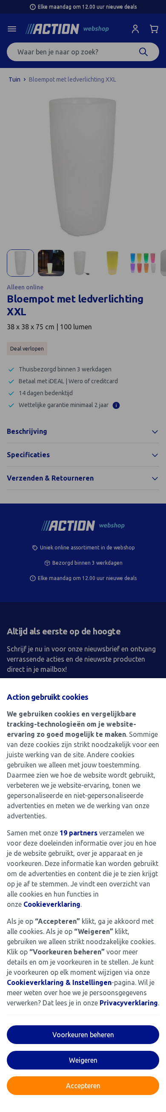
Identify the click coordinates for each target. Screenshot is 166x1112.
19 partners (78, 833)
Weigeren (83, 1060)
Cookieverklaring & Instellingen (59, 982)
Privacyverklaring (129, 1003)
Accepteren (83, 1085)
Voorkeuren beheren (83, 1034)
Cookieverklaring (51, 904)
